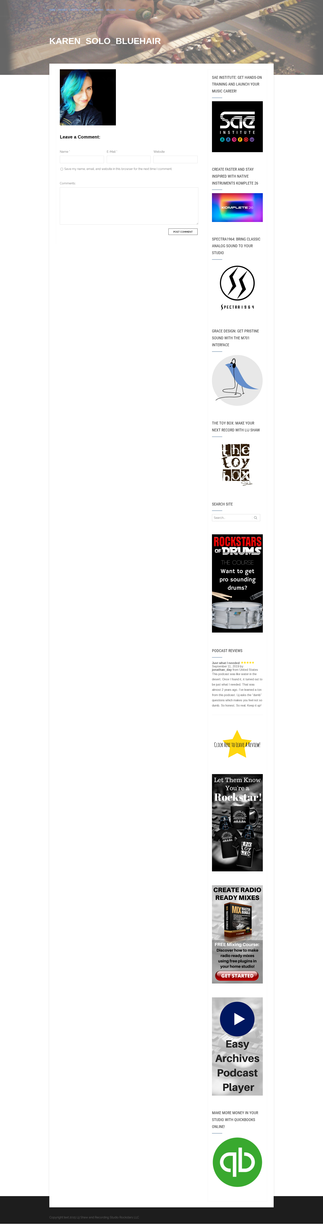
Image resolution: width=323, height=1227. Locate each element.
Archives (111, 9)
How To (74, 9)
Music (132, 9)
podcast (62, 9)
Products (86, 9)
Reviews (99, 9)
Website (159, 151)
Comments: (68, 183)
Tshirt (122, 9)
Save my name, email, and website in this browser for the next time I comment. (118, 169)
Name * (65, 151)
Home (52, 9)
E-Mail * (112, 151)
